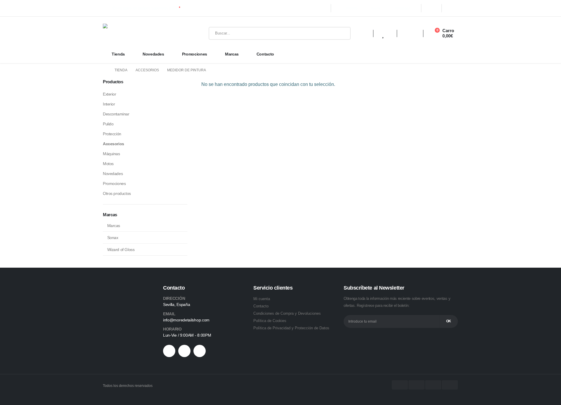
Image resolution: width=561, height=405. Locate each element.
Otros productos (117, 193)
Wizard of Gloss (121, 249)
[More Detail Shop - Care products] (144, 33)
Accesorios (113, 143)
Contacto (265, 54)
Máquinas (111, 153)
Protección (112, 133)
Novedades (153, 54)
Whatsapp (402, 8)
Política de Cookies (269, 321)
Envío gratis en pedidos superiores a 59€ (146, 8)
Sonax (112, 237)
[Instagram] (452, 8)
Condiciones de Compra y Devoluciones (287, 313)
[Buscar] (342, 33)
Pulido (108, 124)
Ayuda (375, 8)
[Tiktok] (184, 351)
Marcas (232, 54)
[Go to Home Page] (104, 70)
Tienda (118, 54)
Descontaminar (116, 114)
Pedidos (352, 8)
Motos (108, 163)
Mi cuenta (261, 299)
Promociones (194, 54)
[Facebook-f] (169, 351)
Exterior (109, 94)
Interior (109, 104)
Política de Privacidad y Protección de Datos (291, 328)
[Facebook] (431, 8)
